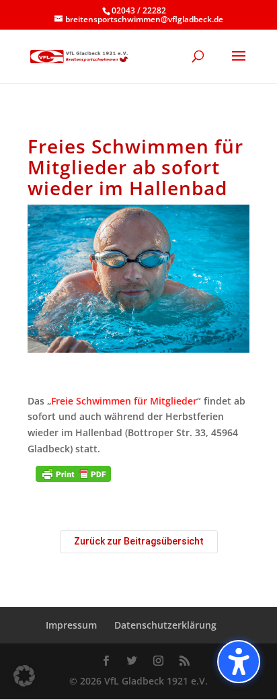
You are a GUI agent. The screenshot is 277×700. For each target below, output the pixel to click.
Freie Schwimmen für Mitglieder (124, 400)
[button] (24, 676)
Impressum (71, 625)
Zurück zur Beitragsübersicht (139, 541)
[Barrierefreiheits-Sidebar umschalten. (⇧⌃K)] (238, 661)
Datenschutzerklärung (165, 625)
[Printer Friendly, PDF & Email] (73, 473)
